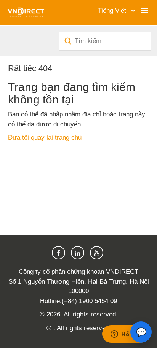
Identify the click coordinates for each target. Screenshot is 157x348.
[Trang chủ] (26, 12)
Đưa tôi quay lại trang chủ (45, 137)
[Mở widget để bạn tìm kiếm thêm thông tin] (125, 334)
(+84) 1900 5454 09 (89, 301)
